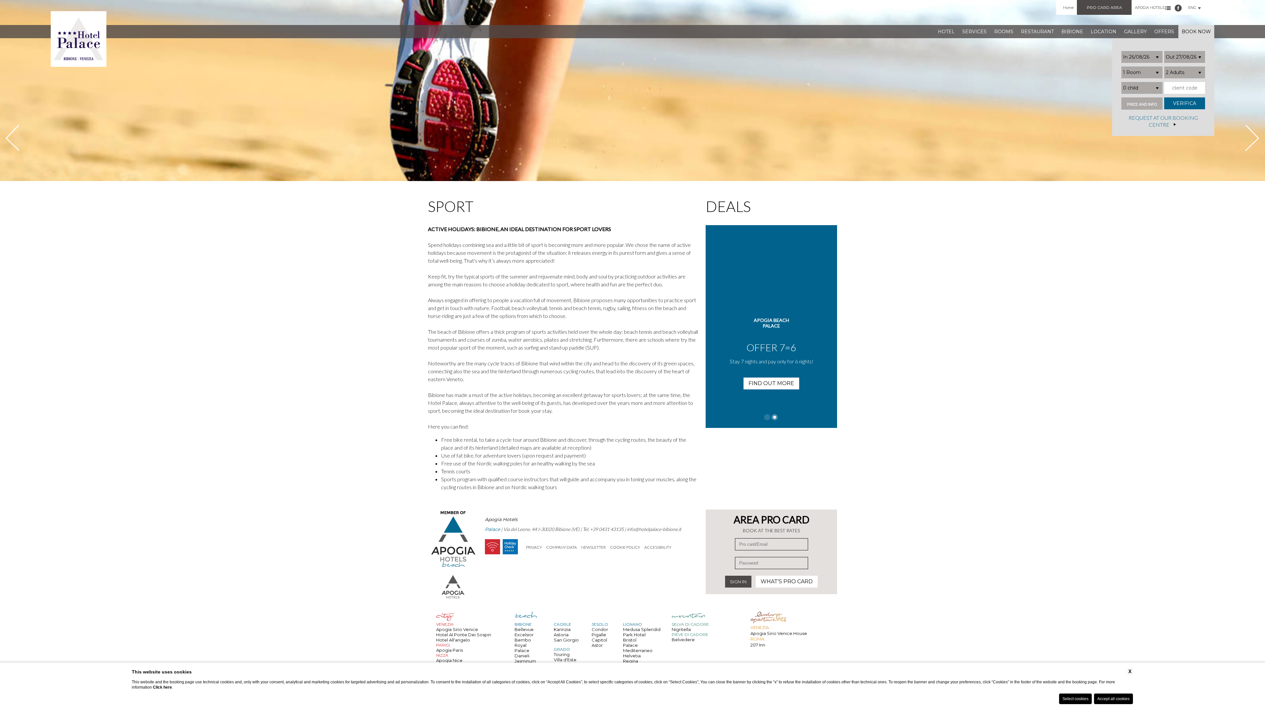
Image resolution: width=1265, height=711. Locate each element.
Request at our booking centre (1163, 121)
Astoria (561, 634)
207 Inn (757, 644)
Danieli (522, 655)
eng (1192, 7)
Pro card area (1104, 7)
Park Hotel (634, 634)
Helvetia (632, 655)
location (1103, 32)
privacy (534, 547)
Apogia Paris (449, 650)
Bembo (523, 640)
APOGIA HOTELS (1150, 7)
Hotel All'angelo (453, 640)
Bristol (629, 640)
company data (561, 547)
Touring (562, 654)
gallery (1135, 32)
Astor (597, 645)
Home (1068, 7)
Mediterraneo (638, 650)
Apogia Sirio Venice (457, 629)
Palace (522, 650)
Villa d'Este (565, 659)
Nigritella (681, 629)
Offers (1164, 32)
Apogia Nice (449, 660)
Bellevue (524, 629)
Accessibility (657, 547)
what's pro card (787, 581)
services (974, 32)
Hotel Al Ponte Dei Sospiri (463, 634)
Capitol (599, 640)
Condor (600, 629)
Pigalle (599, 634)
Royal (520, 645)
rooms (1003, 32)
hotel (946, 32)
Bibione (1072, 32)
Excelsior (524, 634)
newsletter (593, 547)
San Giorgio (566, 640)
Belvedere (683, 639)
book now (1196, 32)
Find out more (771, 383)
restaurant (1037, 32)
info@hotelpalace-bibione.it (654, 529)
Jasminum (525, 661)
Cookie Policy (625, 547)
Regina (630, 661)
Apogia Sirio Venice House (778, 633)
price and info (1142, 104)
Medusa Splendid (642, 629)
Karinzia (562, 629)
